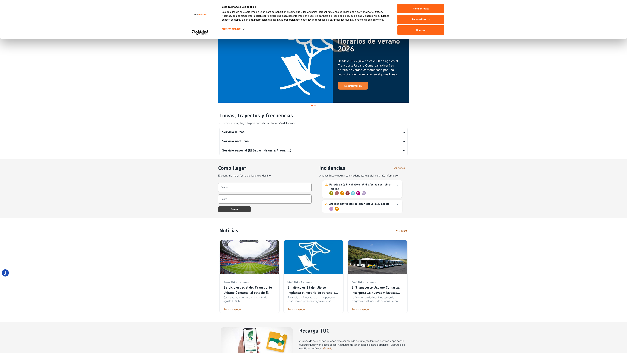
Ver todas (399, 168)
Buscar (234, 209)
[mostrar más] (397, 185)
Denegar (421, 30)
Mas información (353, 85)
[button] (313, 132)
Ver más (327, 348)
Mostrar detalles (231, 28)
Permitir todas (421, 8)
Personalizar (419, 19)
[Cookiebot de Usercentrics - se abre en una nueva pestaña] (200, 32)
